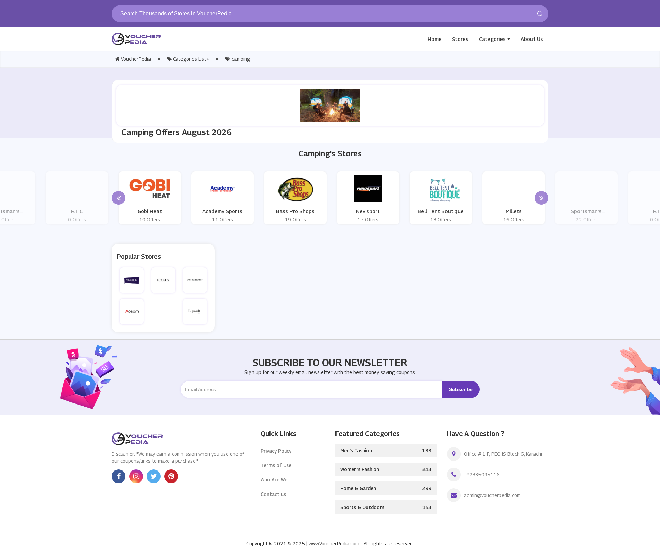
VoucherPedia (135, 59)
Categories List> (190, 59)
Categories (492, 39)
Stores (460, 39)
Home (435, 39)
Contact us (273, 494)
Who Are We (274, 480)
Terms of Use (276, 465)
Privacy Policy (276, 451)
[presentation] (118, 198)
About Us (532, 39)
